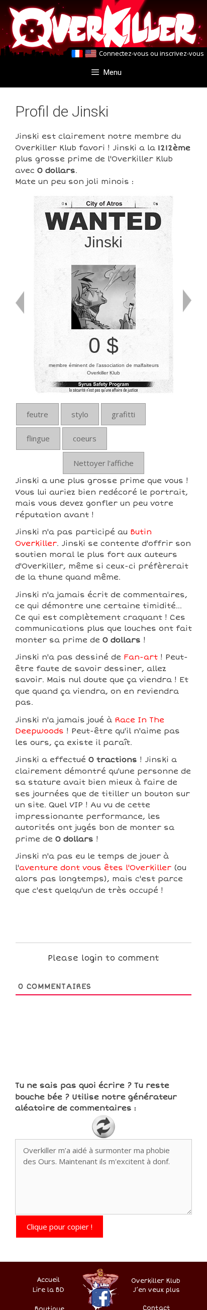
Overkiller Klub (155, 1281)
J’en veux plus (156, 1290)
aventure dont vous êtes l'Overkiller (95, 867)
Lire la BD (48, 1290)
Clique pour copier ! (59, 1227)
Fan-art (141, 657)
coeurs (84, 438)
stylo (79, 414)
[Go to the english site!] (90, 54)
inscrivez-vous (182, 53)
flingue (38, 438)
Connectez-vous (124, 53)
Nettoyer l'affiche (103, 463)
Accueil (48, 1280)
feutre (37, 414)
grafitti (123, 414)
